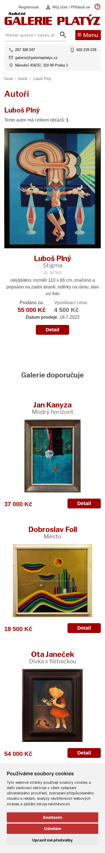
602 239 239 (86, 50)
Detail (52, 330)
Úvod (8, 79)
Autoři (22, 79)
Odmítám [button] (52, 828)
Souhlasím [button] (52, 817)
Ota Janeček (52, 657)
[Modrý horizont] (52, 455)
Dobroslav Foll (52, 532)
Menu (87, 34)
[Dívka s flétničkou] (52, 705)
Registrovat (28, 7)
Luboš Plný (42, 79)
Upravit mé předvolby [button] (52, 840)
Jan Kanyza (52, 407)
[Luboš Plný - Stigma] (52, 188)
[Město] (52, 580)
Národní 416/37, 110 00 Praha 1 (41, 65)
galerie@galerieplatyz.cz (36, 58)
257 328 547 (25, 50)
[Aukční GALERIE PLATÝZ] (52, 23)
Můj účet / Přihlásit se (67, 7)
